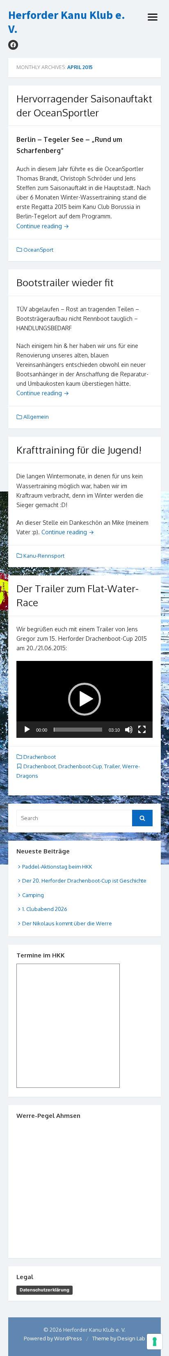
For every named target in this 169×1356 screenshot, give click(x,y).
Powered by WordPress (53, 1338)
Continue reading (42, 226)
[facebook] (13, 45)
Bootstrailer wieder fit (65, 282)
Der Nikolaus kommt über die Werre (67, 923)
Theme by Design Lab (118, 1338)
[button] (84, 699)
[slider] (78, 730)
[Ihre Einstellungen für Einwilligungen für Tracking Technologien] (154, 1341)
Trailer (112, 766)
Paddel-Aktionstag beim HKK (57, 866)
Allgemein (36, 416)
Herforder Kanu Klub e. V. (66, 22)
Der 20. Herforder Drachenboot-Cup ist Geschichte (84, 880)
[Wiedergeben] (27, 730)
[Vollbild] (142, 730)
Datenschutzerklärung (44, 1290)
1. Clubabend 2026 (44, 909)
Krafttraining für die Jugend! (79, 449)
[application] (84, 699)
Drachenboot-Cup (80, 766)
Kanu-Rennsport (43, 555)
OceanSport (38, 249)
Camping (33, 895)
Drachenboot (39, 756)
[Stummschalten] (129, 730)
